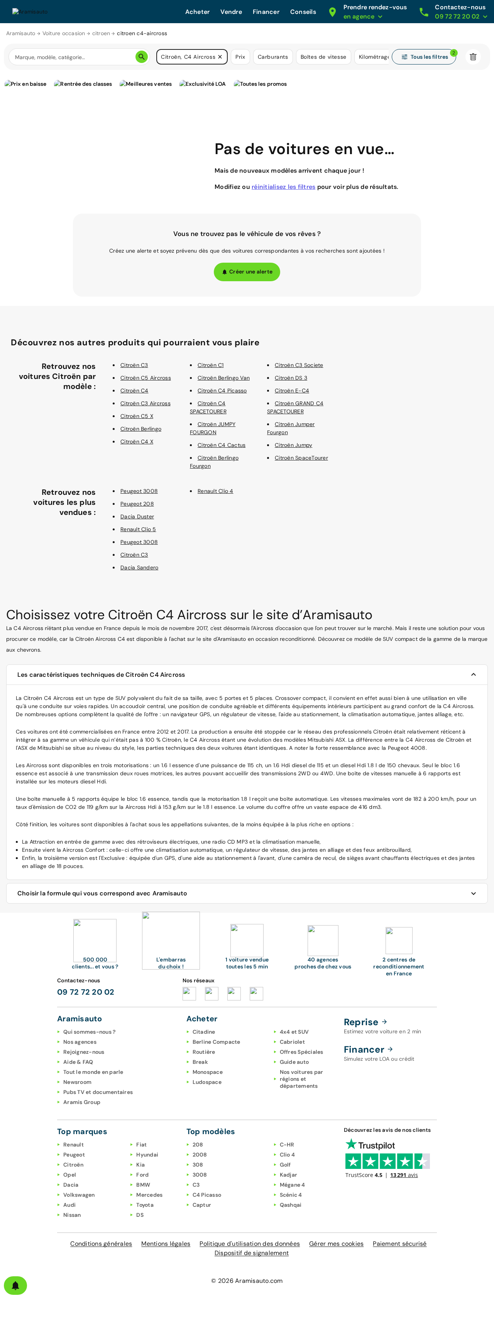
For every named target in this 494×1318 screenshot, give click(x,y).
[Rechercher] (141, 57)
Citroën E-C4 (292, 390)
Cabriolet (292, 1041)
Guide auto (294, 1061)
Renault (73, 1144)
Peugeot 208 (137, 503)
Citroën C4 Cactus (221, 445)
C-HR (287, 1144)
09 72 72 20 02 (86, 992)
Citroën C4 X (136, 441)
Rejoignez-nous (84, 1051)
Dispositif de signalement (252, 1253)
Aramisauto (21, 33)
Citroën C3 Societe (299, 365)
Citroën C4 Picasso (222, 390)
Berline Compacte (216, 1041)
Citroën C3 (134, 365)
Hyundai (147, 1154)
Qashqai (291, 1204)
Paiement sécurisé (399, 1244)
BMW (143, 1184)
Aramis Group (81, 1102)
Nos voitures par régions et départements (301, 1078)
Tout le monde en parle (93, 1071)
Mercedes (149, 1194)
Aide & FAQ (78, 1061)
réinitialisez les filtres (283, 187)
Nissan (72, 1214)
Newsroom (77, 1082)
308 (198, 1164)
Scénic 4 (291, 1194)
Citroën (73, 1164)
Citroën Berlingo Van (224, 377)
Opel (69, 1174)
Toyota (145, 1204)
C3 (196, 1184)
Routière (204, 1051)
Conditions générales (101, 1244)
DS (140, 1214)
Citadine (204, 1031)
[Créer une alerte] (15, 1285)
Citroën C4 (134, 390)
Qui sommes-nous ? (89, 1031)
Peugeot (74, 1154)
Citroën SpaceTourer (301, 457)
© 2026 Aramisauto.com (247, 1281)
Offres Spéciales (301, 1051)
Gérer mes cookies (336, 1244)
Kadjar (289, 1174)
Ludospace (207, 1082)
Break (200, 1061)
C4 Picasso (207, 1194)
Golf (285, 1164)
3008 (200, 1174)
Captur (202, 1204)
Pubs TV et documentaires (98, 1092)
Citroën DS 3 (291, 377)
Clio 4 (287, 1154)
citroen (101, 33)
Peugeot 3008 (139, 490)
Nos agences (79, 1041)
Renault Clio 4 (215, 490)
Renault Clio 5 (138, 529)
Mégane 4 (292, 1184)
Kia (140, 1164)
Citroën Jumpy (293, 445)
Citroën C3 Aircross (145, 403)
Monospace (208, 1071)
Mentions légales (165, 1244)
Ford (142, 1174)
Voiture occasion (63, 33)
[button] (220, 57)
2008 (200, 1154)
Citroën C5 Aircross (145, 377)
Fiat (141, 1144)
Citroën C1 (211, 365)
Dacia (70, 1184)
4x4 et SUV (294, 1031)
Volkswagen (79, 1194)
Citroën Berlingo (140, 428)
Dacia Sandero (139, 567)
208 (198, 1144)
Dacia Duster (137, 516)
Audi (69, 1204)
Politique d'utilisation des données (250, 1244)
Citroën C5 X (136, 416)
